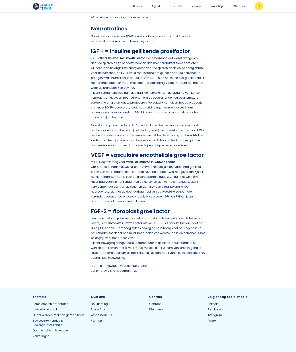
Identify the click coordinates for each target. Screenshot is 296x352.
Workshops (217, 6)
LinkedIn (213, 304)
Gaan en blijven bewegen (50, 330)
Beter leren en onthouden (50, 304)
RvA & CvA (98, 309)
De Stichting (99, 304)
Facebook (214, 309)
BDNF (129, 36)
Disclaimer (156, 309)
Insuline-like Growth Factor (126, 58)
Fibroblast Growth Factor (125, 223)
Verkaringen (41, 336)
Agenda (157, 6)
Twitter (212, 320)
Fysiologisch (122, 17)
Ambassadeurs (101, 315)
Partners (97, 320)
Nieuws (137, 6)
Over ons (239, 6)
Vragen (196, 6)
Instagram (215, 315)
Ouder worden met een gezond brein (58, 315)
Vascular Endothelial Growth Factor (150, 162)
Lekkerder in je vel (45, 309)
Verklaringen (105, 17)
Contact (155, 304)
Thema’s (176, 6)
